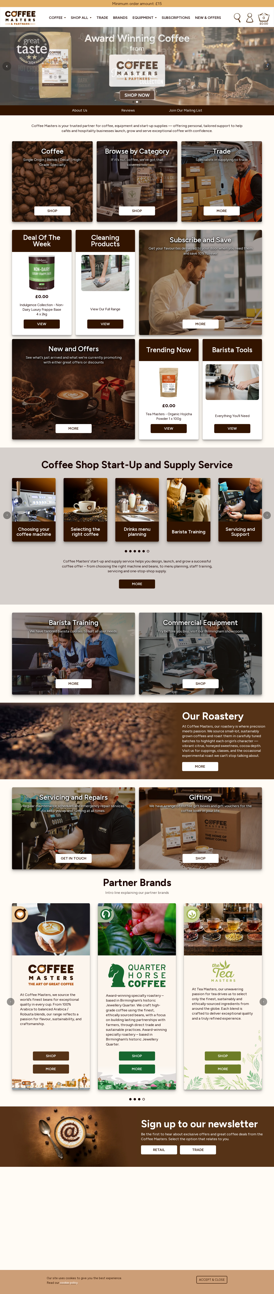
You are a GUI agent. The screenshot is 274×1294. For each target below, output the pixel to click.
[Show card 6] (148, 551)
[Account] (250, 18)
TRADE (198, 1150)
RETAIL (159, 1150)
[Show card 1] (126, 551)
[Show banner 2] (137, 102)
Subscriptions (176, 17)
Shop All (80, 17)
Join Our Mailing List (185, 110)
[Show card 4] (139, 551)
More (137, 584)
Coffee (56, 17)
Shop (51, 1056)
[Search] (237, 18)
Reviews (128, 110)
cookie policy (69, 1283)
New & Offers (208, 17)
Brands (120, 17)
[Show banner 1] (133, 102)
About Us (79, 110)
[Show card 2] (130, 551)
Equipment (143, 17)
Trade (102, 17)
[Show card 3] (135, 551)
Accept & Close (212, 1280)
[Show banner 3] (141, 102)
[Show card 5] (143, 551)
